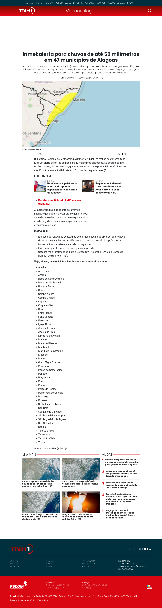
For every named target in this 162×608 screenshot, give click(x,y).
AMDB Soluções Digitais (37, 600)
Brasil (76, 2)
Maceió (39, 2)
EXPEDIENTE (124, 561)
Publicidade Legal (116, 2)
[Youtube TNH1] (145, 549)
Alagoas (49, 2)
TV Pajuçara (87, 2)
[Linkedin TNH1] (149, 549)
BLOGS (49, 564)
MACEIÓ (14, 564)
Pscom (131, 2)
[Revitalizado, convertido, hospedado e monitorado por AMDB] (149, 586)
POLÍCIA (50, 561)
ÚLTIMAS (14, 561)
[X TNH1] (140, 549)
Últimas (29, 2)
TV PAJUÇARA (88, 561)
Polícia (59, 2)
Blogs (68, 2)
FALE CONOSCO (125, 569)
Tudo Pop (100, 2)
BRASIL (49, 566)
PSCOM (85, 566)
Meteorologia (81, 10)
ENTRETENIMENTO (90, 564)
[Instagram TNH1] (130, 549)
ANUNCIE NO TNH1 (127, 564)
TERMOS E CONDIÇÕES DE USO (132, 566)
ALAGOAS (14, 566)
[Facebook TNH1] (135, 549)
